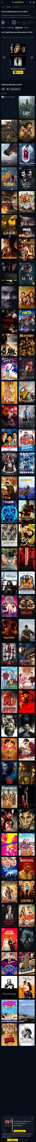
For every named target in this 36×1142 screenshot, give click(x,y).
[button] (18, 57)
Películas (19, 27)
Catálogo (10, 27)
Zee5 (3, 27)
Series (26, 27)
